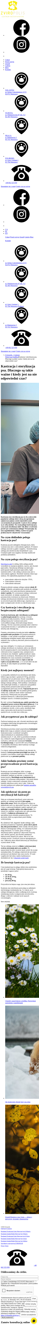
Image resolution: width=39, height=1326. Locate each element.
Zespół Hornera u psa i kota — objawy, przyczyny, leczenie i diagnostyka (18, 1218)
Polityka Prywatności (6, 1228)
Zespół (7, 64)
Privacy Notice (4, 1246)
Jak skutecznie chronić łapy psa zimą (17, 1102)
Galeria (7, 66)
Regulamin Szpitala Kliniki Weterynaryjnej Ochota (14, 1238)
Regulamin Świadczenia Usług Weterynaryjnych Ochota (15, 1236)
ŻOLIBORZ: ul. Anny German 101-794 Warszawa (11, 160)
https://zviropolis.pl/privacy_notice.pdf (14, 1315)
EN (6, 233)
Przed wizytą (9, 62)
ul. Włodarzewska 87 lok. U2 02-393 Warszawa (15, 284)
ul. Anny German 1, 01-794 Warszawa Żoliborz (14, 305)
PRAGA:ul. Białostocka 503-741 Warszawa (11, 137)
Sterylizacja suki (6, 564)
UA (6, 229)
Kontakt (8, 70)
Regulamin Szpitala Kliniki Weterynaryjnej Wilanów (14, 1234)
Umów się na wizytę (23, 186)
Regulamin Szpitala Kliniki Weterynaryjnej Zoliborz (14, 1241)
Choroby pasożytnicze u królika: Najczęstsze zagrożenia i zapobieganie (20, 1002)
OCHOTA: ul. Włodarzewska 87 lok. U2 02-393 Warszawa (15, 115)
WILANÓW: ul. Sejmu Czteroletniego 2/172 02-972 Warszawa (15, 92)
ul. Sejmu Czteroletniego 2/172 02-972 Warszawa (15, 264)
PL (6, 231)
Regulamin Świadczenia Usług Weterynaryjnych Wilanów (16, 1231)
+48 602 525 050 (11, 183)
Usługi (7, 60)
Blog (7, 68)
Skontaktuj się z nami (8, 186)
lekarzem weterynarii (21, 858)
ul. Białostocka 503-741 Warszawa (11, 326)
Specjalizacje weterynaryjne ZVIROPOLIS (12, 1243)
